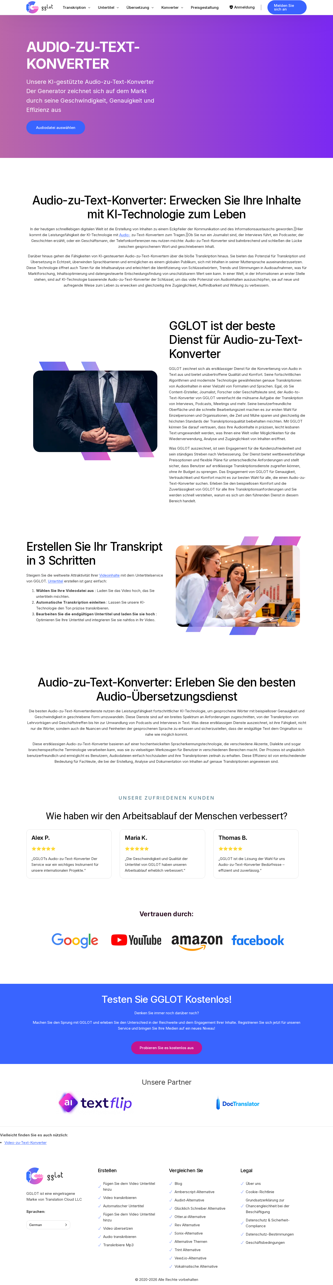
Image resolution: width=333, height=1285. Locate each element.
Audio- (124, 234)
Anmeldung (244, 7)
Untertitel (55, 581)
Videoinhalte (109, 575)
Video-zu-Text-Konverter (25, 1142)
